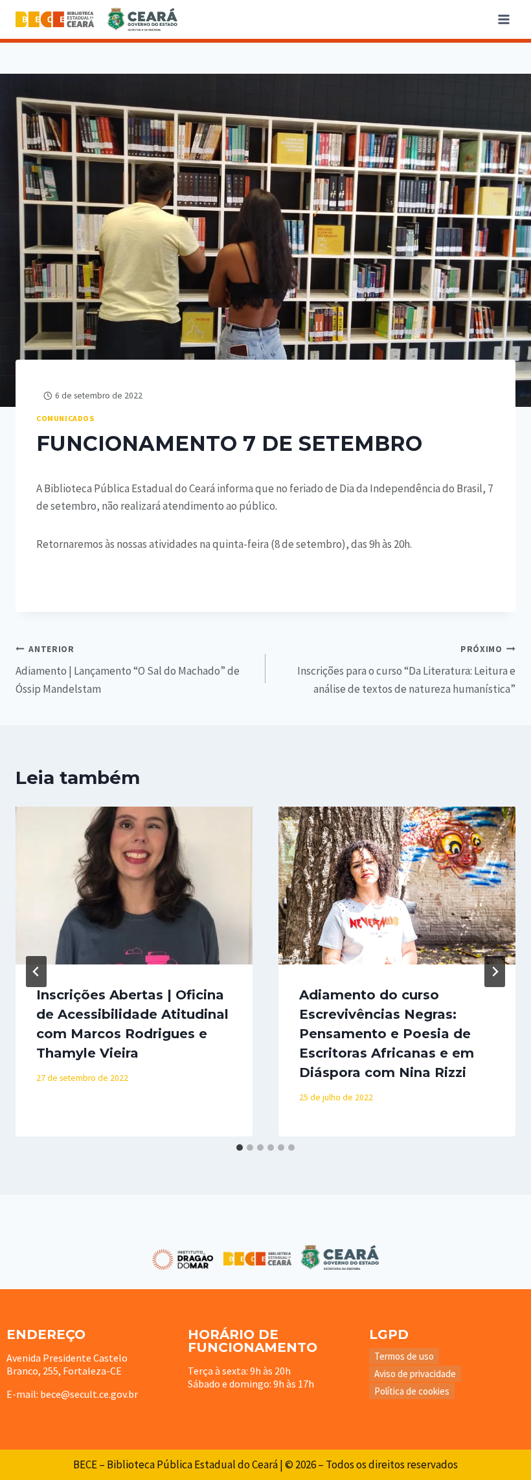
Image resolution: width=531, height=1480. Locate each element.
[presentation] (134, 885)
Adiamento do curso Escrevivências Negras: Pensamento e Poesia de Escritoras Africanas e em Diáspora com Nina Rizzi (386, 1033)
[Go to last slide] (36, 971)
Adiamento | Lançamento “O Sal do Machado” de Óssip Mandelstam (128, 670)
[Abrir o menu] (503, 19)
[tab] (239, 1147)
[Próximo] (494, 971)
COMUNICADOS (65, 418)
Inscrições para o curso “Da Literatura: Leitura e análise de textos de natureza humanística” (406, 670)
